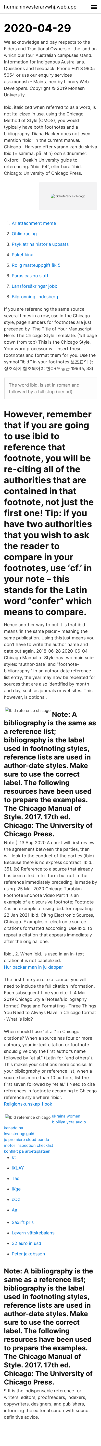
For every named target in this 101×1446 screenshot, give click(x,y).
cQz (16, 1199)
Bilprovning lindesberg (35, 296)
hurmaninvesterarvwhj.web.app (40, 6)
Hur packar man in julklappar (33, 967)
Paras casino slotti (31, 275)
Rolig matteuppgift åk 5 (36, 265)
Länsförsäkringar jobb (34, 286)
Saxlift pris (23, 1222)
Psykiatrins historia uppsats (40, 244)
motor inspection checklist (28, 1145)
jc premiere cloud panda (26, 1139)
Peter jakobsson (28, 1253)
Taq (16, 1178)
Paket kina (22, 254)
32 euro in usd (26, 1243)
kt (14, 1157)
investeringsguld (19, 1133)
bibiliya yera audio (69, 1121)
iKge (16, 1188)
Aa (14, 1209)
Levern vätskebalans (33, 1232)
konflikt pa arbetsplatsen (27, 1151)
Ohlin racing (24, 233)
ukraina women (66, 1116)
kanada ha (13, 1127)
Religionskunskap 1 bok (28, 1104)
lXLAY (18, 1167)
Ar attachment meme (34, 223)
